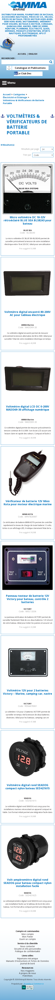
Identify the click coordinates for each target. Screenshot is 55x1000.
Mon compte (27, 934)
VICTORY (28, 609)
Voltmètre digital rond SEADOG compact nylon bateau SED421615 (27, 787)
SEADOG (27, 798)
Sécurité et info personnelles (27, 948)
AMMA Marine (27, 325)
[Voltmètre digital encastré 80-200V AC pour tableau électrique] (27, 283)
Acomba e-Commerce (34, 984)
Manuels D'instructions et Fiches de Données (27, 961)
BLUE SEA (27, 230)
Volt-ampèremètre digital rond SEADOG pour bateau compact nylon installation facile (27, 883)
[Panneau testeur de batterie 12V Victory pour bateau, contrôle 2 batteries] (27, 567)
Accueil (22, 53)
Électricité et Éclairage (15, 97)
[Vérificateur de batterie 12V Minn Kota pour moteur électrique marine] (27, 473)
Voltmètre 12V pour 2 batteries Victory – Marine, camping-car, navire (27, 692)
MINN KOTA (27, 514)
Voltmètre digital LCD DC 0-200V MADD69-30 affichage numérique (27, 408)
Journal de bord (27, 963)
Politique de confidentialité (27, 951)
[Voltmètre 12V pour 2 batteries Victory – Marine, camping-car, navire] (27, 662)
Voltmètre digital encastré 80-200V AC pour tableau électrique (27, 313)
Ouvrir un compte (27, 939)
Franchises (27, 975)
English (33, 53)
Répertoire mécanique (27, 958)
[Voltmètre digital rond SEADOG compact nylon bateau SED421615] (27, 757)
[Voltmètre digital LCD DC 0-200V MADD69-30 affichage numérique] (27, 378)
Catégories (19, 94)
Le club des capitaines (24, 74)
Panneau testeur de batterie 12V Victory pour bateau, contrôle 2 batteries (27, 599)
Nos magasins (27, 970)
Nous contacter (27, 946)
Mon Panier (27, 936)
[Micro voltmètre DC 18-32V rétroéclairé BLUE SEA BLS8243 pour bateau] (27, 189)
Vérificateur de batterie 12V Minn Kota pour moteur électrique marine (28, 503)
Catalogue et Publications (30, 68)
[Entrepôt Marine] (27, 5)
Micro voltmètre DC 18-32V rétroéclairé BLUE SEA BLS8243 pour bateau (27, 220)
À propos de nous (27, 973)
